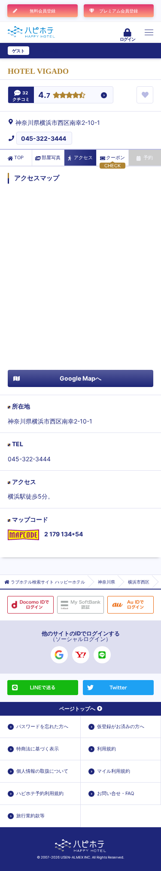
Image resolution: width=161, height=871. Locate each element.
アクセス (83, 157)
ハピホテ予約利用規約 (40, 793)
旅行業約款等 (30, 816)
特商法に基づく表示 (37, 749)
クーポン (115, 157)
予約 (148, 157)
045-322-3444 (43, 138)
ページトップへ (77, 708)
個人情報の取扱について (42, 771)
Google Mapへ (80, 378)
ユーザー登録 (45, 50)
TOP (19, 157)
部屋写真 (51, 157)
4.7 (44, 95)
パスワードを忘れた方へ (42, 726)
